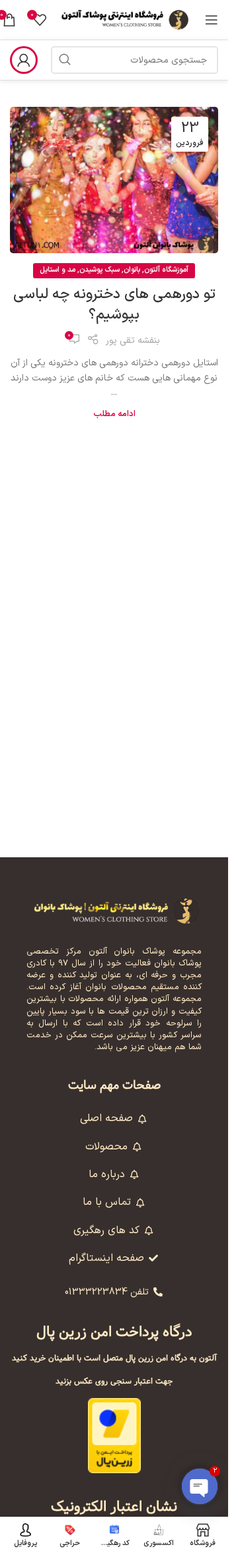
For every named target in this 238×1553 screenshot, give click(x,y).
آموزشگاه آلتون (166, 270)
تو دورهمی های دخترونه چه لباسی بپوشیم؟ (114, 305)
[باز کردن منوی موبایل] (211, 20)
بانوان (132, 270)
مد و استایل (57, 270)
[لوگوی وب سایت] (126, 19)
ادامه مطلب (114, 414)
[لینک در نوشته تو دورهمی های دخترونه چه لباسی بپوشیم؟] (114, 180)
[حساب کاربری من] (23, 60)
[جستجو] (65, 60)
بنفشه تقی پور (133, 341)
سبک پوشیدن (99, 270)
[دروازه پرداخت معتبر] (114, 1435)
